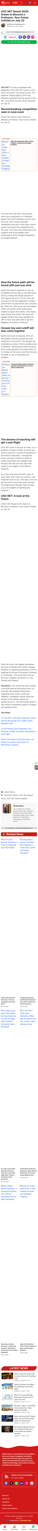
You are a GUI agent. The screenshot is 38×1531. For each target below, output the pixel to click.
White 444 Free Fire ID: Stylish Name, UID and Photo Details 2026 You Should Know (24, 1418)
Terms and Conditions (9, 1508)
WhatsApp (33, 1529)
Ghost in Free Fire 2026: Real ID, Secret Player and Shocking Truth (25, 1376)
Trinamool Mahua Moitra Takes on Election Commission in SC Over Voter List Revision (22, 365)
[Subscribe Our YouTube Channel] (32, 37)
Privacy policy (7, 1505)
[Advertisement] (19, 66)
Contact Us (6, 1499)
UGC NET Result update (17, 798)
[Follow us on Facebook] (20, 37)
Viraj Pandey (18, 24)
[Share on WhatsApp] (36, 763)
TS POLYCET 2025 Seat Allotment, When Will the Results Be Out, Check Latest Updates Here (18, 720)
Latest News (9, 792)
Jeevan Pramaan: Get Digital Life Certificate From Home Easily (24, 1387)
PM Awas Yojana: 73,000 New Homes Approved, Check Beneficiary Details (24, 1408)
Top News (14, 1529)
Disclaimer (5, 1502)
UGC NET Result (11, 795)
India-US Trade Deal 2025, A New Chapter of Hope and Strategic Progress (22, 142)
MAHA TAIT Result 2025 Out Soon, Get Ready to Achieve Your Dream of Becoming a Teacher (17, 742)
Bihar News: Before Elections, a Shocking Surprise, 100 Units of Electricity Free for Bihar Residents (9, 1348)
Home (5, 1529)
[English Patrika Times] (5, 3)
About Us (5, 1495)
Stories (23, 1529)
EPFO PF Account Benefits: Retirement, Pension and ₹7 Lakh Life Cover (23, 1397)
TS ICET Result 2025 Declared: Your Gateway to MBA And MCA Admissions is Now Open (18, 731)
